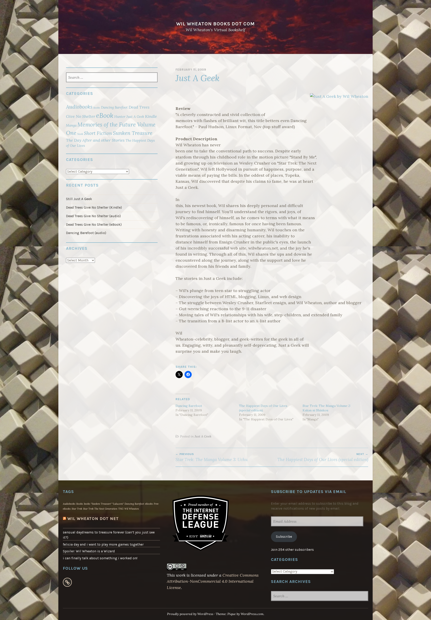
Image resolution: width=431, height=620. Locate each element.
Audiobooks (79, 106)
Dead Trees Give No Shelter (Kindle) (94, 207)
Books (96, 107)
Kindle (151, 116)
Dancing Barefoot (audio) (86, 233)
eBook (104, 115)
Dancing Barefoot (189, 406)
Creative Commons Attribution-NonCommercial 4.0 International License (213, 581)
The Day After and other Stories (95, 140)
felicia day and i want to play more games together (103, 544)
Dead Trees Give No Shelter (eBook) (94, 225)
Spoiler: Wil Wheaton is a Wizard (89, 551)
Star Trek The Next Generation (100, 508)
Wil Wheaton (131, 508)
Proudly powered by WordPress (190, 614)
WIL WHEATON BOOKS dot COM (215, 24)
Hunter (119, 116)
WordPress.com (252, 614)
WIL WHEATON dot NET (93, 518)
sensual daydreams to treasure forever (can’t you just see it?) (109, 535)
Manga (71, 125)
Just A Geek (203, 436)
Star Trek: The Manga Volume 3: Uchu (212, 457)
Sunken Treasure (132, 133)
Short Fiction (98, 133)
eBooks (149, 503)
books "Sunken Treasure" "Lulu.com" (104, 503)
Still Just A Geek (79, 199)
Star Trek (77, 508)
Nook (80, 134)
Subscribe (284, 537)
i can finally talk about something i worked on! (100, 558)
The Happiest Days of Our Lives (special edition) (322, 457)
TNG (120, 508)
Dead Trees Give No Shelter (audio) (93, 216)
